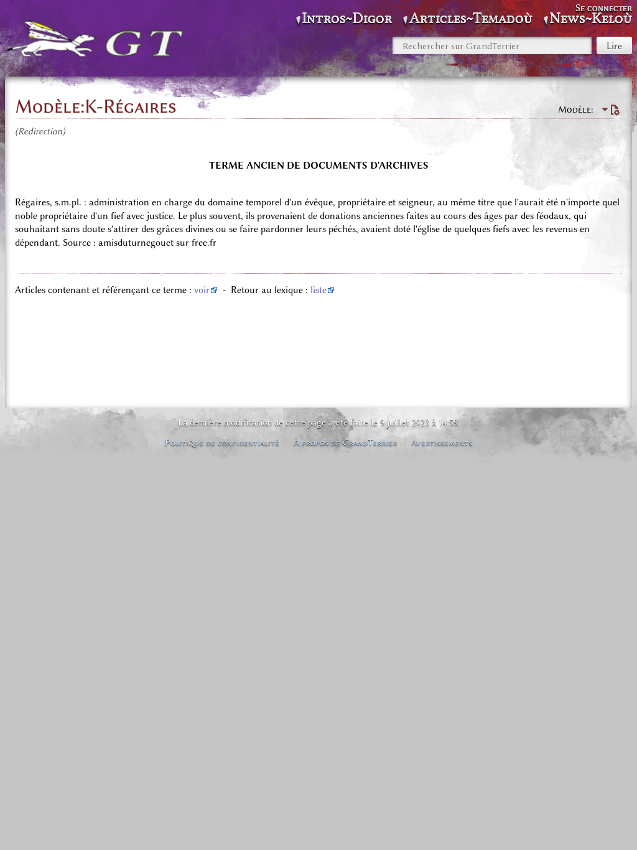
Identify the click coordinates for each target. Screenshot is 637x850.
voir (202, 290)
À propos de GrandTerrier (345, 442)
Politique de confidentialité (222, 442)
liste (318, 290)
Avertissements (441, 442)
